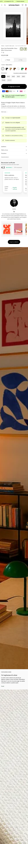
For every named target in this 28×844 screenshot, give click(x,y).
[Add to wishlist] (21, 49)
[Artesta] (14, 5)
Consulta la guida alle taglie (20, 73)
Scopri (2, 686)
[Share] (25, 49)
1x (3, 52)
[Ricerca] (5, 5)
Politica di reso (4, 150)
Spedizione (3, 146)
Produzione (3, 153)
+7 (25, 91)
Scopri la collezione (14, 242)
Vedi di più (3, 111)
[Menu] (1, 5)
